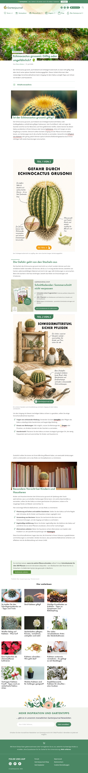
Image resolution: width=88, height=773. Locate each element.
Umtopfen (57, 420)
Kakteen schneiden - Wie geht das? (32, 657)
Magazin (51, 13)
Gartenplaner (23, 13)
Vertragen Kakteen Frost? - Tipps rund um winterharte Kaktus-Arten (10, 684)
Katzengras (51, 532)
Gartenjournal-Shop (42, 762)
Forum (9, 13)
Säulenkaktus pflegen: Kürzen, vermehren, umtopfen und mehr (33, 633)
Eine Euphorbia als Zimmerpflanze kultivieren (9, 658)
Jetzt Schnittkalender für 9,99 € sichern (46, 308)
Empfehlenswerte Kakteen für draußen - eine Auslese (56, 683)
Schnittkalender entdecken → (22, 572)
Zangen (64, 425)
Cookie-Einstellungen (61, 765)
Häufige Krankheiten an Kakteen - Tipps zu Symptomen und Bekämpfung (57, 607)
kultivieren (49, 129)
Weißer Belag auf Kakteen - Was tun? (9, 632)
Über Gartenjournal (76, 13)
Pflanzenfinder (36, 13)
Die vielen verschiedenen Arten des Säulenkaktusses (55, 633)
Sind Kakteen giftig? (32, 604)
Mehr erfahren (66, 749)
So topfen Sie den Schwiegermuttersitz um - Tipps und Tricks (11, 606)
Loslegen (64, 1)
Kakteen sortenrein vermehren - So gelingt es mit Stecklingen (56, 658)
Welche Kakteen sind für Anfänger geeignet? (34, 682)
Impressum (58, 759)
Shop (62, 13)
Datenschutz (58, 762)
